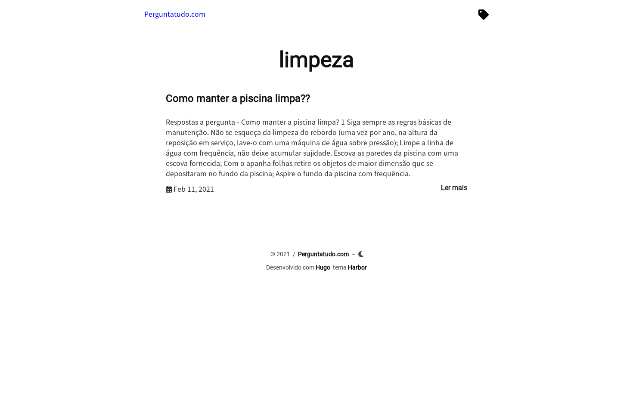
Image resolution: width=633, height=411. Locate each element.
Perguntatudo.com (174, 14)
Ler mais (454, 188)
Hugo (323, 267)
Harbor (357, 267)
